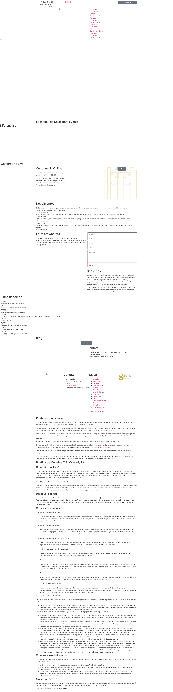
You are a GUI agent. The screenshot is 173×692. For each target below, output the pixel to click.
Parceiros (93, 18)
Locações (93, 9)
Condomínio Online (96, 16)
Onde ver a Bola (96, 667)
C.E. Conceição (59, 425)
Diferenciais (94, 11)
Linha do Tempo (95, 22)
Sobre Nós (93, 20)
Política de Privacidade (97, 411)
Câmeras (93, 14)
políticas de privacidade (102, 447)
